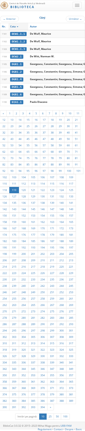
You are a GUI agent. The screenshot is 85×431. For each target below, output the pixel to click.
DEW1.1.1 (18, 33)
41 (76, 132)
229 (71, 273)
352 (23, 375)
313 (33, 343)
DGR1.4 (17, 79)
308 (61, 336)
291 (52, 324)
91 (76, 164)
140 (61, 202)
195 (52, 247)
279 (14, 317)
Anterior (9, 18)
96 (36, 170)
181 (71, 234)
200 (23, 253)
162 (42, 222)
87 (44, 164)
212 (61, 260)
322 (42, 349)
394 (42, 407)
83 (12, 164)
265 (33, 305)
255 (14, 298)
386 (42, 400)
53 (12, 145)
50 (68, 139)
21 (76, 119)
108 (61, 177)
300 (61, 330)
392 (23, 407)
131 (52, 196)
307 (52, 336)
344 (23, 368)
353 (33, 375)
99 (60, 170)
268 (61, 305)
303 (14, 336)
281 (33, 317)
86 (36, 164)
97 (44, 170)
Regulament (45, 429)
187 (52, 241)
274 (42, 311)
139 (52, 202)
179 (52, 234)
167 (14, 228)
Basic (79, 429)
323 (52, 349)
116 (61, 183)
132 (61, 196)
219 (52, 266)
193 (33, 247)
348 (61, 368)
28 (52, 126)
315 (52, 343)
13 (12, 119)
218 (42, 266)
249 (33, 292)
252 (61, 292)
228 (61, 273)
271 (14, 311)
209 (33, 260)
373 (71, 388)
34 (20, 132)
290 (42, 324)
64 (20, 151)
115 (52, 183)
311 (14, 343)
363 (52, 381)
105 (33, 177)
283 (52, 317)
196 (61, 247)
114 (42, 183)
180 (61, 234)
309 (71, 336)
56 (36, 145)
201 (33, 253)
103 (14, 177)
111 (14, 183)
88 (52, 164)
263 (14, 305)
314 (42, 343)
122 (42, 190)
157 (71, 215)
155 (52, 215)
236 (61, 279)
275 (52, 311)
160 (23, 222)
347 (52, 368)
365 (71, 381)
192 (23, 247)
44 (20, 139)
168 (23, 228)
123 (52, 190)
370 (42, 388)
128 (23, 196)
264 (23, 305)
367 (14, 388)
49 (60, 139)
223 (14, 273)
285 (71, 317)
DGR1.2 (17, 71)
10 (69, 113)
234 (42, 279)
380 (61, 394)
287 (14, 324)
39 (60, 132)
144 (23, 209)
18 (52, 119)
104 (23, 177)
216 (23, 266)
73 (12, 158)
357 (71, 375)
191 (14, 247)
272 (23, 311)
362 (42, 381)
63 (12, 151)
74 (20, 158)
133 (71, 196)
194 (42, 247)
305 (33, 336)
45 (28, 139)
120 (23, 190)
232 (23, 279)
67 (44, 151)
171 (52, 228)
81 (76, 158)
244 (61, 285)
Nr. (4, 26)
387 (52, 400)
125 (71, 190)
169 (33, 228)
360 (23, 381)
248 (23, 292)
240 (23, 285)
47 (44, 139)
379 (52, 394)
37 (44, 132)
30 (68, 126)
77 (44, 158)
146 (42, 209)
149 (71, 209)
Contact (58, 429)
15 (28, 119)
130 (42, 196)
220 (61, 266)
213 (71, 260)
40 (68, 132)
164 (61, 222)
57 (44, 145)
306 (42, 336)
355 (52, 375)
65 (28, 151)
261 (71, 298)
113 (33, 183)
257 (33, 298)
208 (23, 260)
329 (33, 356)
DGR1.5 (17, 86)
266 (42, 305)
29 (60, 126)
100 (69, 170)
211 (52, 260)
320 (23, 349)
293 (71, 324)
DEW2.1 (17, 56)
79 (60, 158)
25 (28, 126)
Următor (75, 18)
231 (14, 279)
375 (14, 394)
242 (42, 285)
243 (52, 285)
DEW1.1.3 (18, 48)
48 (52, 139)
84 (20, 164)
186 (42, 241)
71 (76, 151)
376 (23, 394)
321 (33, 349)
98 (52, 170)
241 (33, 285)
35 (28, 132)
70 (68, 151)
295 (14, 330)
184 (23, 241)
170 (42, 228)
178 (42, 234)
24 (20, 126)
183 (14, 241)
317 (71, 343)
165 (71, 222)
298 (42, 330)
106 (42, 177)
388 (61, 400)
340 (61, 362)
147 (52, 209)
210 (42, 260)
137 (33, 202)
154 (42, 215)
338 (42, 362)
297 (33, 330)
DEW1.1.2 (18, 41)
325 (71, 349)
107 (52, 177)
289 (33, 324)
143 (14, 209)
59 (60, 145)
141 (71, 202)
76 (36, 158)
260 (61, 298)
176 (23, 234)
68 (52, 151)
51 (76, 139)
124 (61, 190)
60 (68, 145)
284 (61, 317)
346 (42, 368)
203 (52, 253)
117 (71, 183)
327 (14, 356)
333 (71, 356)
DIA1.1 (17, 102)
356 (61, 375)
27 (44, 126)
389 (71, 400)
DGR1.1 (17, 64)
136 (23, 202)
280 (23, 317)
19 (60, 119)
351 (14, 375)
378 (42, 394)
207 (14, 260)
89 (60, 164)
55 (28, 145)
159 (14, 222)
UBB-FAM (66, 425)
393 (33, 407)
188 (61, 241)
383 (14, 400)
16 (36, 119)
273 (33, 311)
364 (61, 381)
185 (33, 241)
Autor (33, 26)
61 (76, 145)
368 (23, 388)
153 (33, 215)
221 (71, 266)
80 (68, 158)
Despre (69, 429)
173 (71, 228)
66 (36, 151)
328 (23, 356)
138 (42, 202)
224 (23, 273)
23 (12, 126)
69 (60, 151)
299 (52, 330)
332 (61, 356)
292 (61, 324)
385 (33, 400)
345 (33, 368)
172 (61, 228)
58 (52, 145)
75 (28, 158)
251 (52, 292)
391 (14, 407)
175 (14, 234)
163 (52, 222)
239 (14, 285)
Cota (13, 26)
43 (12, 139)
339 (52, 362)
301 (71, 330)
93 (12, 170)
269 (71, 305)
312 (23, 343)
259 (52, 298)
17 (44, 119)
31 (76, 126)
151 (14, 215)
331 (52, 356)
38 (52, 132)
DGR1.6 (17, 94)
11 (78, 113)
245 (71, 285)
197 (71, 247)
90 (68, 164)
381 (71, 394)
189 (71, 241)
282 (42, 317)
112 (23, 183)
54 (20, 145)
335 (14, 362)
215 (14, 266)
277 (71, 311)
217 (33, 266)
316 (61, 343)
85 (28, 164)
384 (23, 400)
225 (33, 273)
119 (14, 190)
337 (33, 362)
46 (36, 139)
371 (52, 388)
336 (23, 362)
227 (52, 273)
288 (23, 324)
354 (42, 375)
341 (71, 362)
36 (36, 132)
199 (14, 253)
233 (33, 279)
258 (42, 298)
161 (33, 222)
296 (23, 330)
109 (71, 177)
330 (42, 356)
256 (23, 298)
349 (71, 368)
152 (23, 215)
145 (33, 209)
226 (42, 273)
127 (14, 196)
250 (42, 292)
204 (61, 253)
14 (20, 119)
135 (14, 202)
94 (20, 170)
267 (52, 305)
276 (61, 311)
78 (52, 158)
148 (61, 209)
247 (14, 292)
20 (68, 119)
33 (12, 132)
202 (42, 253)
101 (78, 170)
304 (23, 336)
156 (61, 215)
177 (33, 234)
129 (33, 196)
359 (14, 381)
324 (61, 349)
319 (14, 349)
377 (33, 394)
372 (61, 388)
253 (71, 292)
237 (71, 279)
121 (33, 190)
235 (52, 279)
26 (36, 126)
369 (33, 388)
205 (71, 253)
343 (14, 368)
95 (28, 170)
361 (33, 381)
